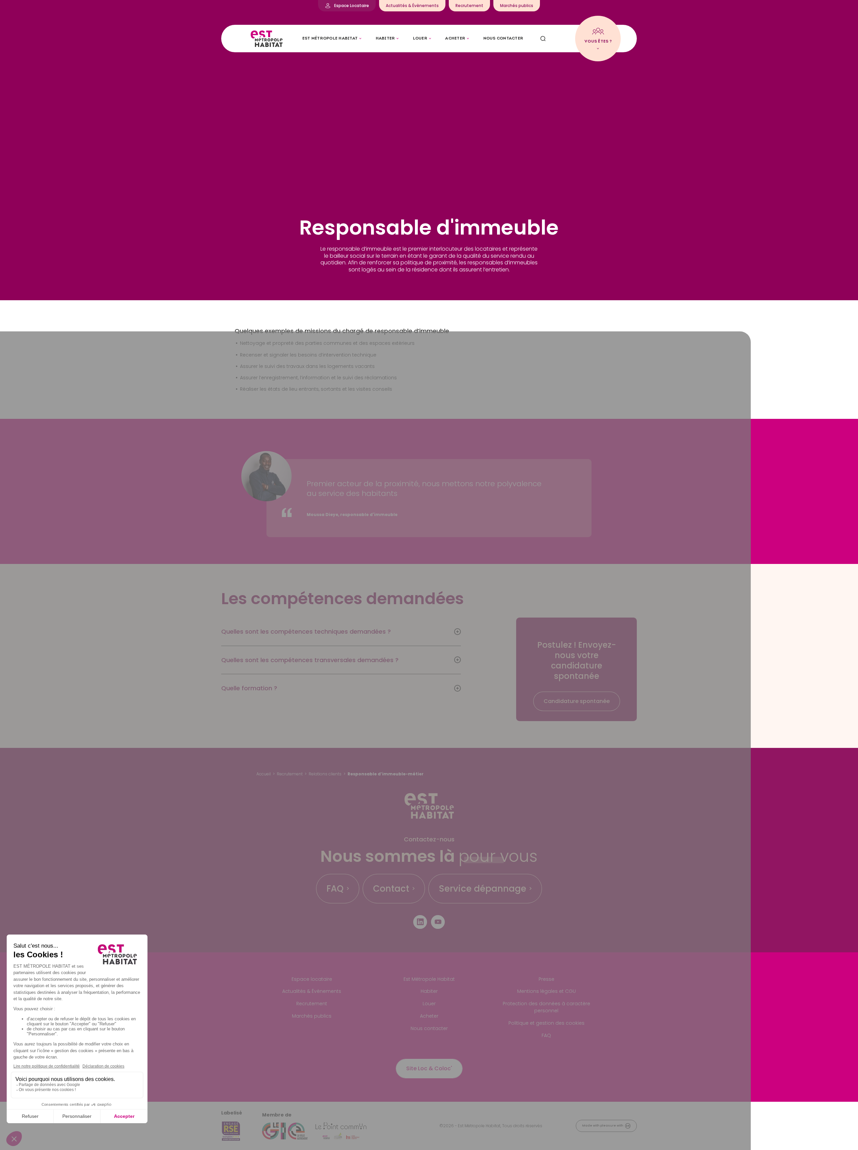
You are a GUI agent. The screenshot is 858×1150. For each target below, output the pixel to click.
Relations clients (325, 774)
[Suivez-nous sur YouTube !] (438, 922)
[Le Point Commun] (340, 1131)
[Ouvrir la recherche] (543, 39)
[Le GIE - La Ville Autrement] (285, 1131)
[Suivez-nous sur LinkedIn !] (420, 922)
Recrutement (290, 774)
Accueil (263, 774)
